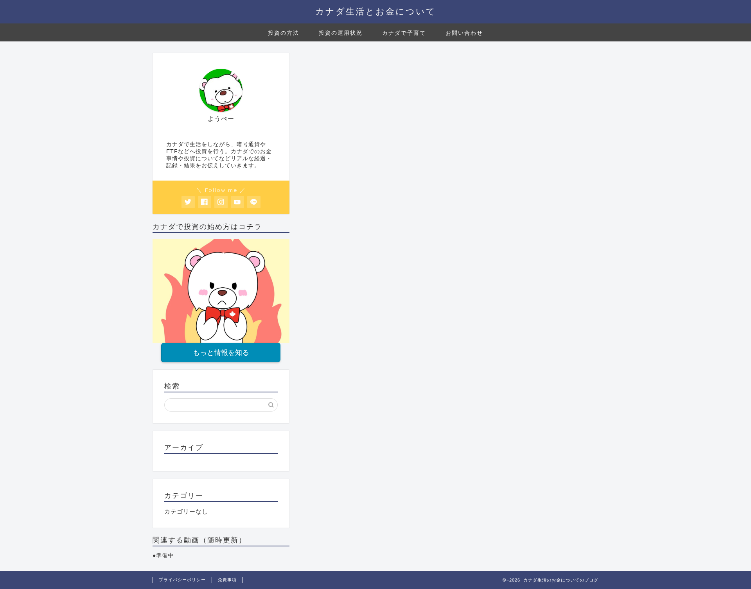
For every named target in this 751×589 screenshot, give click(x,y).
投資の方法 (283, 32)
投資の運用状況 (341, 32)
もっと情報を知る (221, 352)
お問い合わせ (464, 32)
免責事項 (227, 579)
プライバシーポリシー (182, 579)
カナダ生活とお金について (375, 11)
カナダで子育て (404, 32)
